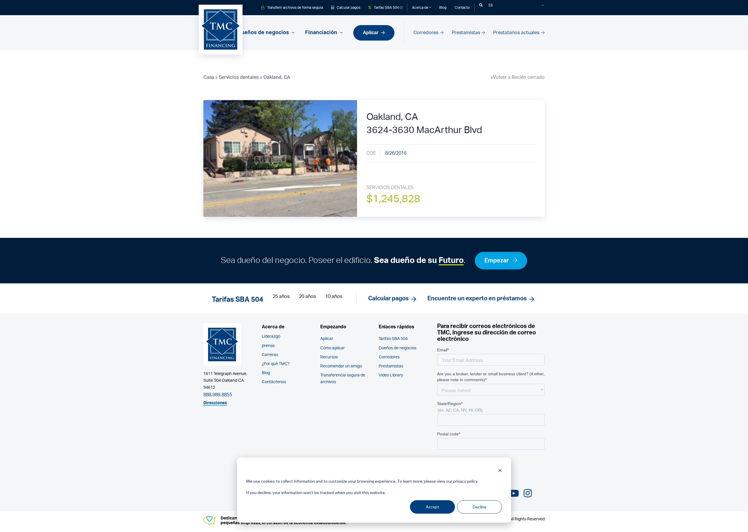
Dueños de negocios (397, 348)
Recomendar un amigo (341, 366)
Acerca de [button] (420, 7)
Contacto (462, 7)
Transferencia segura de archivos (342, 378)
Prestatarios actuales (517, 32)
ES (491, 5)
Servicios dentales (239, 77)
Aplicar (371, 32)
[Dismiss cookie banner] (500, 470)
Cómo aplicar (332, 348)
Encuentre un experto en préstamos (477, 298)
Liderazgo (271, 336)
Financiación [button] (321, 32)
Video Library (391, 375)
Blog (442, 7)
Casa (208, 77)
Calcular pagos (348, 7)
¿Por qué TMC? (276, 364)
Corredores (426, 32)
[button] (481, 5)
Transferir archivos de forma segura (294, 7)
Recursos (329, 357)
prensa (268, 346)
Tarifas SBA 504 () (387, 7)
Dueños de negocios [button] (263, 32)
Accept (432, 506)
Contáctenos (274, 382)
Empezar (497, 261)
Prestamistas (466, 32)
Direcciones (215, 403)
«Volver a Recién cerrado (518, 77)
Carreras (270, 355)
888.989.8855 (217, 395)
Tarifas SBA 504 (393, 339)
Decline (479, 506)
